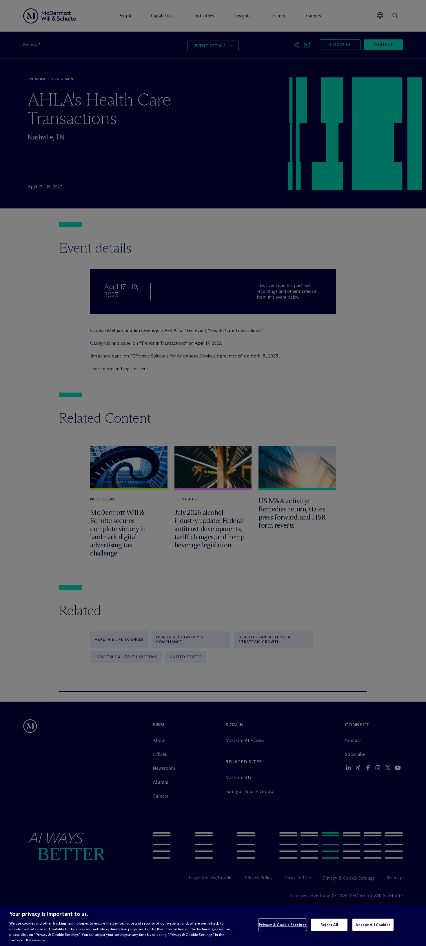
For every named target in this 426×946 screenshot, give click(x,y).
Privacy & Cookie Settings (282, 924)
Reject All (329, 924)
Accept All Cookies (373, 924)
